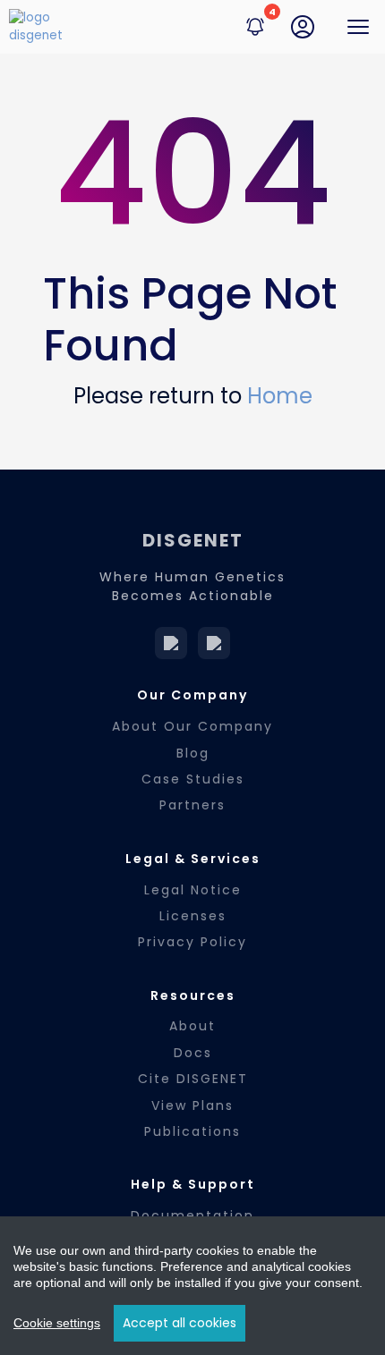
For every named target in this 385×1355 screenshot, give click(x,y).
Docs (193, 1053)
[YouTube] (214, 643)
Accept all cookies (179, 1323)
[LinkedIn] (171, 643)
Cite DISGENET (193, 1079)
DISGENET (193, 540)
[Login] (302, 27)
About (192, 1026)
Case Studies (192, 779)
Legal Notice (193, 890)
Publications (192, 1131)
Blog (193, 753)
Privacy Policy (192, 942)
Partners (192, 805)
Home (279, 396)
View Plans (192, 1105)
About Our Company (192, 726)
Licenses (193, 916)
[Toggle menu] (358, 27)
